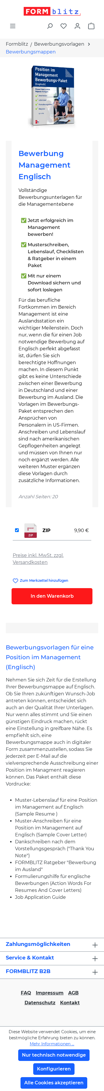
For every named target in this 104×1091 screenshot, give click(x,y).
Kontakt (70, 1002)
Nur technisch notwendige (54, 1055)
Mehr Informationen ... (52, 1043)
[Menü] (13, 26)
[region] (52, 96)
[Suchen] (50, 26)
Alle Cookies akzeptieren (53, 1083)
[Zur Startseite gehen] (52, 11)
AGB (73, 993)
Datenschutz (40, 1002)
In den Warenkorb (52, 596)
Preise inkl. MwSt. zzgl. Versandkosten (38, 559)
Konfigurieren (54, 1069)
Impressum (50, 993)
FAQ (26, 993)
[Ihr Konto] (77, 26)
